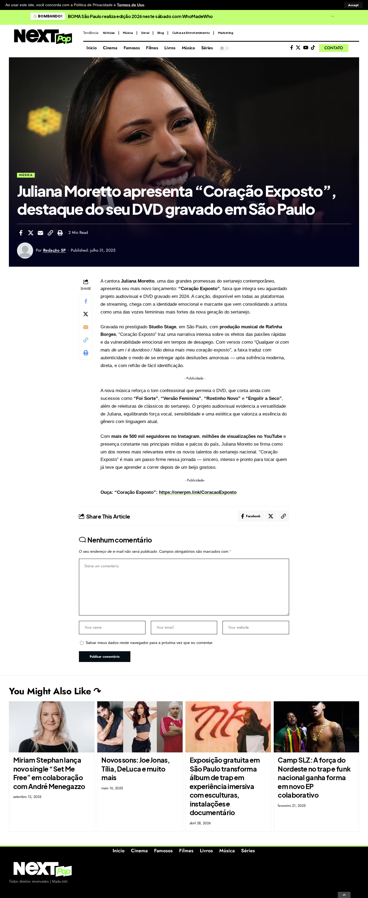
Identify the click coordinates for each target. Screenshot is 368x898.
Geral (145, 32)
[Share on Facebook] (21, 232)
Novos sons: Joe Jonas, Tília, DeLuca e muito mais (135, 769)
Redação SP (54, 250)
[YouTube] (306, 48)
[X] (298, 48)
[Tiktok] (313, 48)
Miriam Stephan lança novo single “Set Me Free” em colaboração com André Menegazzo (49, 773)
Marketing (225, 32)
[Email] (40, 232)
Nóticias (109, 32)
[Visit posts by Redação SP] (25, 250)
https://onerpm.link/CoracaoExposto (198, 492)
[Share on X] (30, 232)
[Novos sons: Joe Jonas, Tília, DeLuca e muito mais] (140, 727)
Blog (160, 32)
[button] (353, 5)
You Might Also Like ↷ (55, 691)
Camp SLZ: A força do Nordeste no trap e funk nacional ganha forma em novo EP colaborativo (314, 777)
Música (128, 32)
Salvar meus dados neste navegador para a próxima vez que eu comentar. (149, 643)
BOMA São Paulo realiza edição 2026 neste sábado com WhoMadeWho (140, 16)
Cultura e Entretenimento (191, 32)
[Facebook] (291, 48)
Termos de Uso (130, 5)
